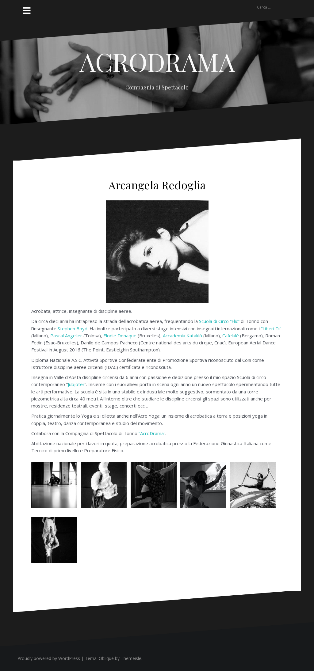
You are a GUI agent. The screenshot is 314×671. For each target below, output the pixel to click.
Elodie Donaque (119, 335)
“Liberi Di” (271, 328)
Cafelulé (230, 335)
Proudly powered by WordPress (48, 658)
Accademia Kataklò (182, 335)
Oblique (106, 658)
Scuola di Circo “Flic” (219, 321)
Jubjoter (76, 384)
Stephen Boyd (72, 328)
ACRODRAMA (157, 61)
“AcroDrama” (152, 433)
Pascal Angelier (66, 335)
